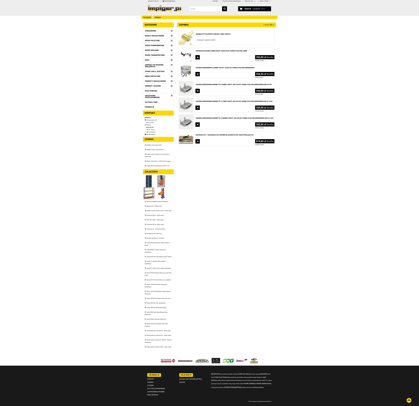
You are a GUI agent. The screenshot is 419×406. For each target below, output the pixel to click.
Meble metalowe (152, 76)
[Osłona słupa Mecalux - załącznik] (161, 176)
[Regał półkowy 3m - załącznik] (149, 188)
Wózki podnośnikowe (154, 45)
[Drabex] (242, 359)
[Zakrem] (202, 359)
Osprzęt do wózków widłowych (154, 66)
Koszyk (182, 382)
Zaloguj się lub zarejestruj (231, 1)
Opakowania (150, 31)
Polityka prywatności (156, 388)
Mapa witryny (152, 395)
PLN (249, 1)
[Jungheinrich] (185, 359)
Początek (147, 17)
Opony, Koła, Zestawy (155, 71)
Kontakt (215, 1)
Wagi (147, 60)
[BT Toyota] (168, 359)
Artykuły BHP (151, 102)
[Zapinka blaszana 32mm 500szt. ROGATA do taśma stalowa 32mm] (186, 48)
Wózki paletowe (152, 41)
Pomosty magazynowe (155, 81)
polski (264, 1)
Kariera (150, 382)
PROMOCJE (149, 107)
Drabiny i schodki (153, 86)
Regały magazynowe (154, 36)
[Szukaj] (224, 8)
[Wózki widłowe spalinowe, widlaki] (254, 359)
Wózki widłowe (152, 50)
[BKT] (228, 359)
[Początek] (164, 8)
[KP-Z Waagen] (215, 359)
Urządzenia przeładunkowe (152, 96)
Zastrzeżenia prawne (155, 392)
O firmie (150, 385)
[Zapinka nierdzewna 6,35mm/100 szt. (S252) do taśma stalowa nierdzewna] (186, 65)
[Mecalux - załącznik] (149, 176)
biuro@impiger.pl (170, 1)
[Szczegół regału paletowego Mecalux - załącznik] (161, 188)
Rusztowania (151, 91)
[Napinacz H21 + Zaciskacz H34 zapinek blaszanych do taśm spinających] (186, 132)
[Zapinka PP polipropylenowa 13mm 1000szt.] (186, 31)
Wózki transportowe (155, 55)
